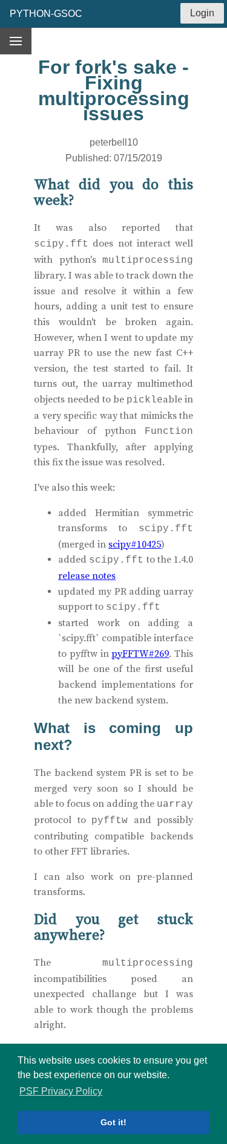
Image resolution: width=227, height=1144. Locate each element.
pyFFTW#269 (140, 654)
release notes (87, 576)
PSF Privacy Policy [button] (60, 1091)
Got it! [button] (113, 1122)
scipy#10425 (134, 544)
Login (202, 13)
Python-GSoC (46, 13)
